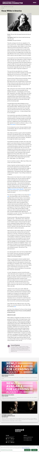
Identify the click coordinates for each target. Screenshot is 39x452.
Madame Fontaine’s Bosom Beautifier (16, 189)
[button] (34, 2)
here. (15, 306)
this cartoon (13, 124)
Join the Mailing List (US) (28, 438)
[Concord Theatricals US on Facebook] (6, 439)
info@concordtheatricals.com (28, 437)
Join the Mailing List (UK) (28, 440)
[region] (19, 448)
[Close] (37, 447)
